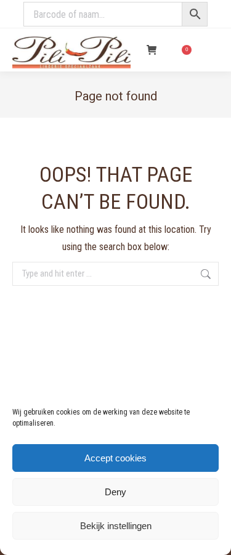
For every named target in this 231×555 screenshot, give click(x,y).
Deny (115, 492)
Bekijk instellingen (116, 526)
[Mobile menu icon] (211, 50)
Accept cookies (115, 458)
